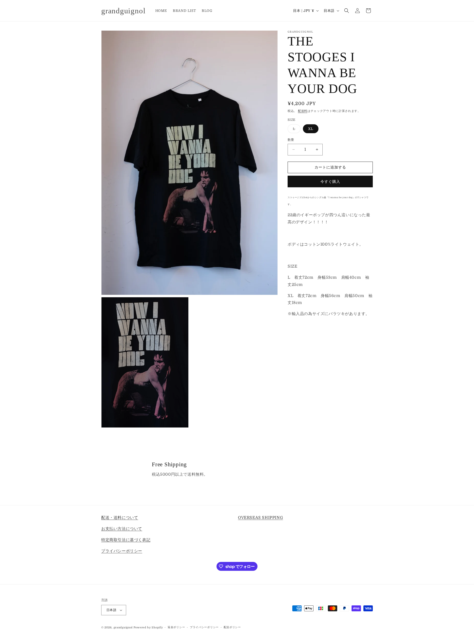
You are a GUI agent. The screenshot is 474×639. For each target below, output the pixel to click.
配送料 (302, 111)
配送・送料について (119, 517)
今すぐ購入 (330, 181)
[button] (346, 10)
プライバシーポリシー (121, 551)
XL (310, 129)
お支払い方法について (121, 528)
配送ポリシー (232, 627)
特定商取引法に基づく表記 (125, 539)
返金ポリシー (176, 627)
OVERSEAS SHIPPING (260, 517)
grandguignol (123, 627)
